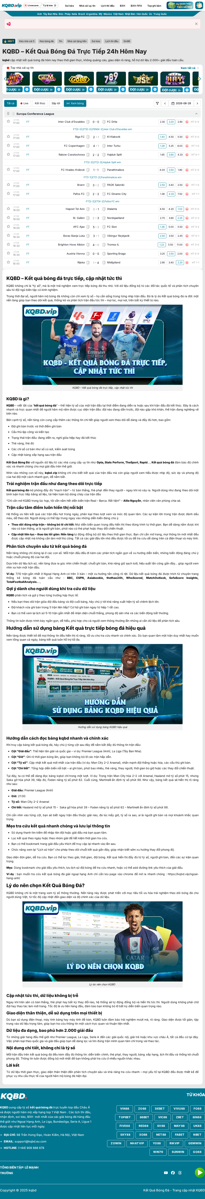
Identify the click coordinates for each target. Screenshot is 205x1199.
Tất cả (10, 103)
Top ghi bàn (154, 5)
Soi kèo (69, 5)
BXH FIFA (136, 5)
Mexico (108, 13)
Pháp (67, 13)
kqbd (5, 60)
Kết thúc (40, 103)
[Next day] (197, 103)
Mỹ (100, 13)
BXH (122, 5)
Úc (150, 13)
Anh (39, 13)
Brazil (81, 13)
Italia (74, 13)
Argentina (91, 13)
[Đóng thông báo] (196, 24)
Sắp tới (56, 103)
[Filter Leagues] (157, 103)
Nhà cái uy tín (87, 5)
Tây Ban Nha (50, 13)
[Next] (199, 79)
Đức (61, 13)
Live (25, 103)
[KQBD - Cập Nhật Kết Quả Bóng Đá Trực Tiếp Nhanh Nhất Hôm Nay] (12, 5)
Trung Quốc (160, 13)
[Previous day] (165, 103)
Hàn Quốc (142, 13)
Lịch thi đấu (108, 5)
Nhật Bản (130, 13)
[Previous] (5, 79)
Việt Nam (118, 13)
